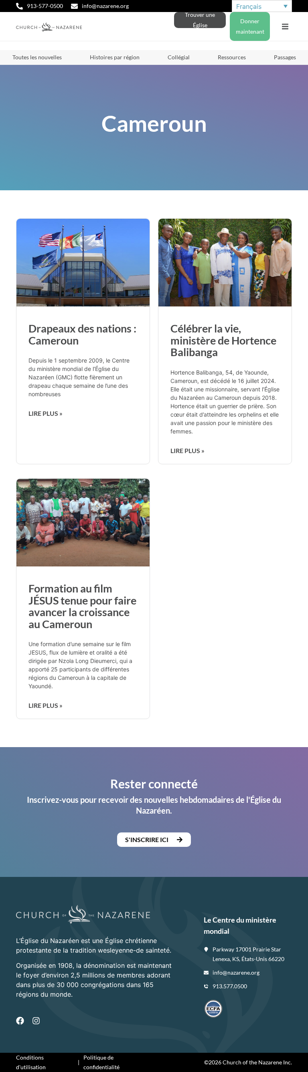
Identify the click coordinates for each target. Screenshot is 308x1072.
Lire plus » (45, 413)
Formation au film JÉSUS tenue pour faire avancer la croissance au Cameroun (82, 606)
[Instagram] (36, 1021)
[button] (285, 27)
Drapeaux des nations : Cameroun (82, 334)
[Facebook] (20, 1021)
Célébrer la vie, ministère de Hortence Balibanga (223, 340)
